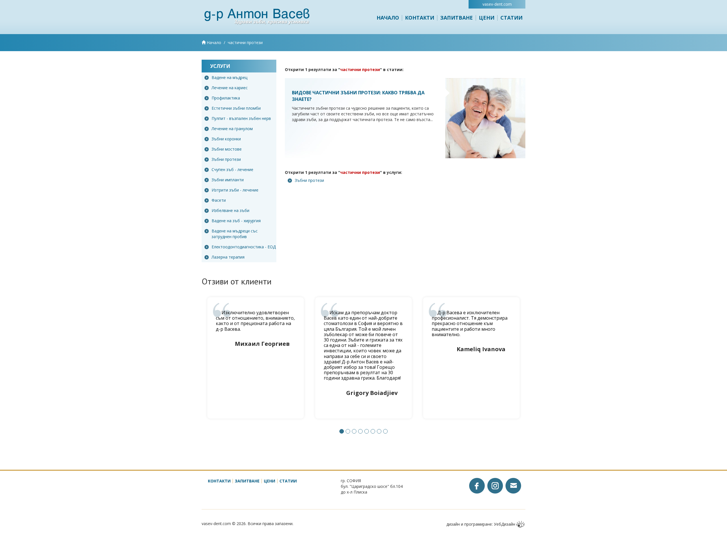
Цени (486, 17)
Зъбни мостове (227, 149)
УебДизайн (504, 524)
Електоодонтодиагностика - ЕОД (244, 246)
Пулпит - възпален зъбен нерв (241, 118)
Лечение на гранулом (232, 128)
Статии (511, 17)
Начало (388, 17)
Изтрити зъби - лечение (235, 190)
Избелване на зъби (230, 210)
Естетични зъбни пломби (236, 108)
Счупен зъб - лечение (232, 169)
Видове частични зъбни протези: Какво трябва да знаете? (358, 96)
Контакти (419, 17)
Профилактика (226, 98)
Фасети (219, 200)
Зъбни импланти (228, 179)
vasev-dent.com (497, 4)
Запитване (456, 17)
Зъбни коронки (226, 138)
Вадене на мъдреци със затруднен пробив (235, 233)
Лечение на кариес (230, 87)
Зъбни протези (226, 159)
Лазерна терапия (228, 257)
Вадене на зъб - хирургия (236, 220)
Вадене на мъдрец (229, 77)
